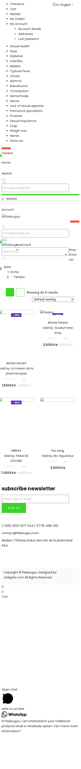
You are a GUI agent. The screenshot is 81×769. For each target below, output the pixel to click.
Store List (16, 141)
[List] (20, 292)
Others (15, 76)
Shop (72, 250)
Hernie (14, 136)
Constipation (19, 91)
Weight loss (18, 131)
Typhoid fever (20, 71)
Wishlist (15, 14)
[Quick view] (7, 350)
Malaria (15, 66)
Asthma (15, 81)
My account (18, 24)
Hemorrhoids (19, 96)
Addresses (25, 34)
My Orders (17, 19)
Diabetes (16, 56)
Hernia (14, 101)
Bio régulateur (64, 456)
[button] (6, 267)
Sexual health (19, 46)
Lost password (28, 39)
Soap (13, 126)
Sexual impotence (23, 121)
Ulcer (13, 51)
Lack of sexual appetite (27, 106)
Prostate (16, 116)
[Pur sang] (57, 420)
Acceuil (25, 245)
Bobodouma (19, 86)
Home (14, 272)
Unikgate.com (14, 577)
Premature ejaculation (26, 111)
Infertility (16, 61)
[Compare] (16, 350)
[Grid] (10, 292)
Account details (29, 29)
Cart (13, 9)
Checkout (17, 4)
